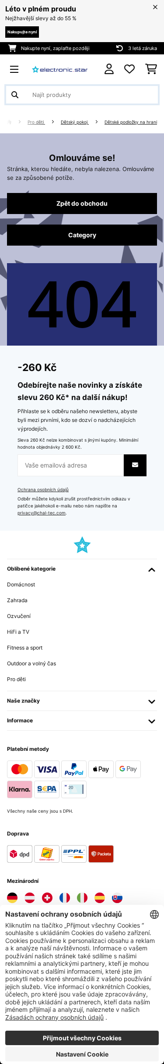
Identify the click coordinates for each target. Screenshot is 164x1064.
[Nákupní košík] (151, 69)
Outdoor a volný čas (31, 663)
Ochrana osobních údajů (43, 489)
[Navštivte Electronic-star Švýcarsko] (47, 898)
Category (82, 235)
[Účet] (109, 69)
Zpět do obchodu (82, 203)
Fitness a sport (24, 647)
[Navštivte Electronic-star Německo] (12, 898)
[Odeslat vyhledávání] (14, 94)
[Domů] (17, 122)
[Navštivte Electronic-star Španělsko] (99, 898)
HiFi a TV (18, 631)
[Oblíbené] (129, 69)
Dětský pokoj (75, 122)
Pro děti (36, 122)
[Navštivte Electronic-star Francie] (64, 898)
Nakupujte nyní (22, 31)
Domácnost (21, 584)
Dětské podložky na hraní (131, 122)
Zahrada (17, 600)
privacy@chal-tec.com (41, 513)
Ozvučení (19, 616)
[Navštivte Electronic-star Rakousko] (29, 898)
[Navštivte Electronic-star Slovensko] (117, 898)
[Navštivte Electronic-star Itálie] (82, 898)
